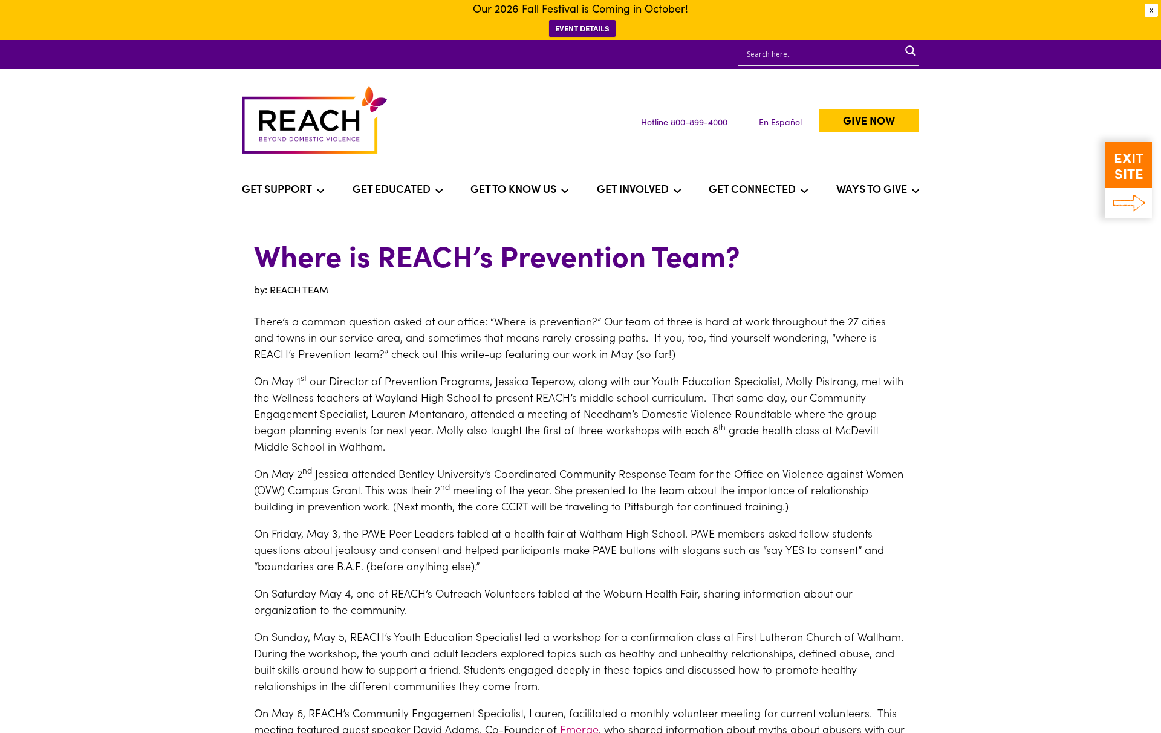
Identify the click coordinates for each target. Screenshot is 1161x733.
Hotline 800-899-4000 (684, 122)
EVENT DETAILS (582, 28)
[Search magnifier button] (910, 50)
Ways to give (871, 188)
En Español (780, 122)
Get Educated (392, 188)
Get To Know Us (513, 188)
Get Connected (752, 188)
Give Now (869, 120)
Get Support (277, 188)
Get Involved (633, 188)
